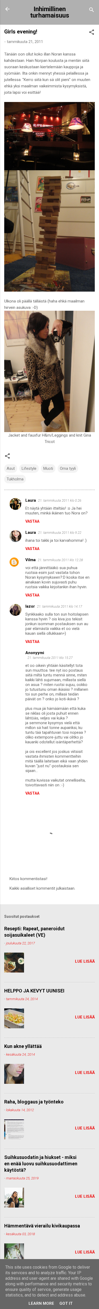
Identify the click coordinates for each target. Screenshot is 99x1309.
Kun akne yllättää (23, 1046)
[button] (91, 33)
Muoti (48, 468)
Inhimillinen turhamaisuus (49, 12)
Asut (11, 468)
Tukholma (15, 479)
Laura (30, 500)
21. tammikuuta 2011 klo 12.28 (60, 560)
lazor (30, 606)
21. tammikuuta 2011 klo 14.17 (59, 606)
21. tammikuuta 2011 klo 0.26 (59, 500)
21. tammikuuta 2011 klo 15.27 (50, 658)
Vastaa (32, 521)
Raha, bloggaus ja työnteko (34, 1102)
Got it (66, 1303)
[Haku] (91, 11)
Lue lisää (85, 961)
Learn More (41, 1303)
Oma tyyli (68, 468)
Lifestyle (29, 468)
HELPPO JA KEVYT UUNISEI (34, 991)
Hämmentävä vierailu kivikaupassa (42, 1226)
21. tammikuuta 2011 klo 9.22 (59, 533)
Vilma (30, 559)
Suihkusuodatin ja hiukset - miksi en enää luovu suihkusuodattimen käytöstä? (40, 1163)
